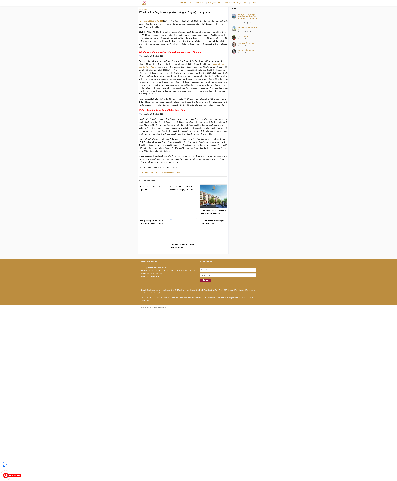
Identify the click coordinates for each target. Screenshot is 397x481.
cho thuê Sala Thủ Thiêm (197, 290)
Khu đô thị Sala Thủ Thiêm (149, 293)
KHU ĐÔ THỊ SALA (186, 3)
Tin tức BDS (143, 9)
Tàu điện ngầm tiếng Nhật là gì (247, 28)
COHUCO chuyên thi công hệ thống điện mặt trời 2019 (213, 222)
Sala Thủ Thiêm (164, 293)
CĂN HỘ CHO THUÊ (214, 3)
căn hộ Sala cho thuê (181, 290)
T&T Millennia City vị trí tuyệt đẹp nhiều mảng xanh (161, 172)
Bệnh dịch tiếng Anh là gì (246, 43)
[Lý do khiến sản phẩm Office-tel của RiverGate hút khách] (183, 230)
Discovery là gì (243, 36)
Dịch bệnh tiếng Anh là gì (246, 50)
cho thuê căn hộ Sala (156, 290)
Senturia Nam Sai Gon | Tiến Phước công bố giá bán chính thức (213, 212)
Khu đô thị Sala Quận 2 (246, 290)
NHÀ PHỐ (227, 3)
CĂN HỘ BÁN (200, 3)
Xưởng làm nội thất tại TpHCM (151, 21)
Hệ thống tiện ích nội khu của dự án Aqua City (152, 188)
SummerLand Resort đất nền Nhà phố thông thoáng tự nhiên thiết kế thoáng (182, 188)
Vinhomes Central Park (179, 298)
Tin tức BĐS (223, 290)
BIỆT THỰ (236, 3)
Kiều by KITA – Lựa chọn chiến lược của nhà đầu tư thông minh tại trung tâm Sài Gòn (247, 17)
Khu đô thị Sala (233, 290)
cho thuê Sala (169, 290)
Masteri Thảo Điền (213, 298)
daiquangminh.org (153, 276)
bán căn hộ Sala (212, 290)
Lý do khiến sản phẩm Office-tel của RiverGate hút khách (183, 246)
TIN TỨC (246, 3)
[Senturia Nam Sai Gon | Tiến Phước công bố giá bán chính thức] (213, 196)
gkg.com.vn (145, 300)
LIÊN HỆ (253, 3)
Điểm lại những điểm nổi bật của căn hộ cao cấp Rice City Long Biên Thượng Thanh (152, 222)
